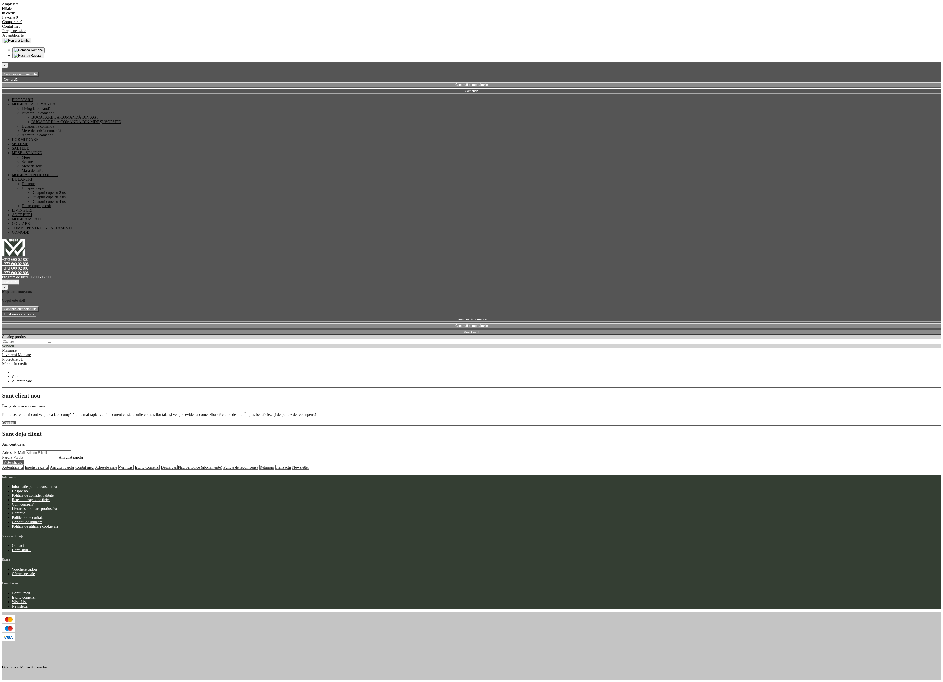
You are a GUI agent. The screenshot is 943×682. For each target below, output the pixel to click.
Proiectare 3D (13, 359)
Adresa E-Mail (13, 452)
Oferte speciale (23, 574)
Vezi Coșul (471, 332)
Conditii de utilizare (27, 522)
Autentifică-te (13, 35)
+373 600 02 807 (15, 259)
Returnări (267, 467)
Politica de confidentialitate (33, 495)
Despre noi (20, 491)
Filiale (7, 8)
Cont (15, 377)
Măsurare (9, 350)
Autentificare (22, 381)
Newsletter (300, 467)
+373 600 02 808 (15, 264)
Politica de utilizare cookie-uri (35, 526)
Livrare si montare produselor (34, 509)
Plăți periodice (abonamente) (200, 467)
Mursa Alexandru (33, 667)
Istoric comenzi (23, 597)
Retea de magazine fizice (31, 500)
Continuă (9, 423)
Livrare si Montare (16, 355)
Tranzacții (283, 467)
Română (36, 50)
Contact (18, 545)
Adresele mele (106, 467)
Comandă (10, 79)
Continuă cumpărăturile (20, 74)
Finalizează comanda (19, 314)
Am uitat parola (71, 457)
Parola (7, 457)
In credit (8, 13)
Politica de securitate (27, 517)
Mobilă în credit (14, 364)
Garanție (18, 513)
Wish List (126, 467)
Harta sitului (21, 550)
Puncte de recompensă (240, 467)
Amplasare (10, 4)
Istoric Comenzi (147, 467)
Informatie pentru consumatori (35, 486)
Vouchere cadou (24, 569)
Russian (36, 55)
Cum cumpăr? (23, 504)
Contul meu (84, 467)
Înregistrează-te (14, 31)
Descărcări (169, 467)
